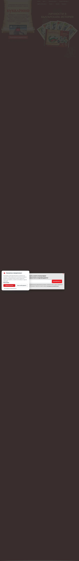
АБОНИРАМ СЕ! (57, 281)
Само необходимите (21, 285)
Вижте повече (6, 282)
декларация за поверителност (53, 286)
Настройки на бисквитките (10, 288)
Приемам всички (9, 285)
